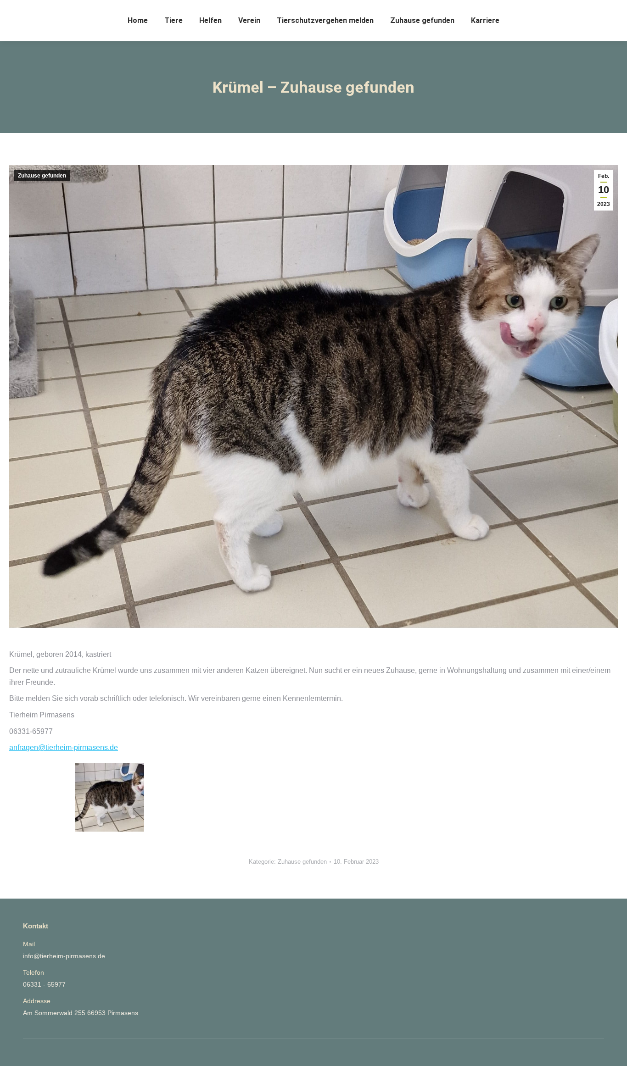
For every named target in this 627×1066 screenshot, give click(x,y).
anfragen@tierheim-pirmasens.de (63, 747)
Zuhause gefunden (42, 175)
